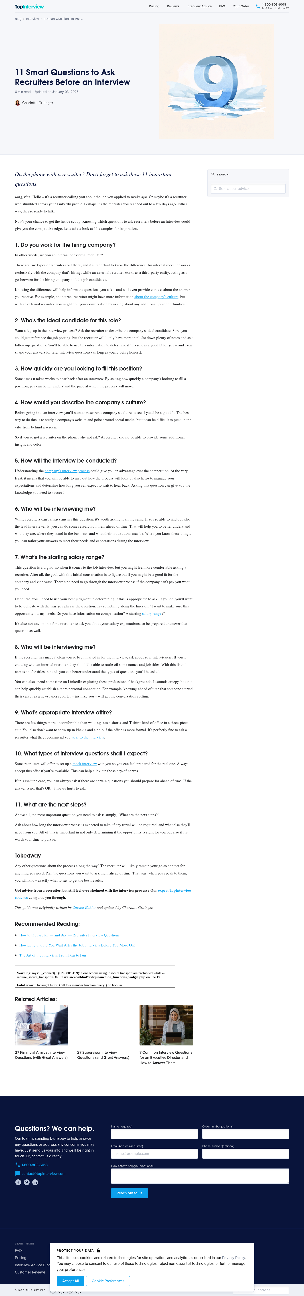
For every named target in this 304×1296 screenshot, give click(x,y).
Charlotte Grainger (37, 103)
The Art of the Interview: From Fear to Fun (52, 955)
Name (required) (121, 1126)
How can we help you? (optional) (132, 1166)
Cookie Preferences (108, 1281)
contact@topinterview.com (43, 1173)
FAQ (222, 6)
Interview (32, 19)
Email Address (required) (127, 1146)
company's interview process (67, 470)
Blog (18, 19)
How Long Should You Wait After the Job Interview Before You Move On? (77, 945)
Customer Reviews (30, 1272)
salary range (152, 613)
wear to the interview (87, 737)
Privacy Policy (233, 1257)
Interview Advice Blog (33, 1265)
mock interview (85, 763)
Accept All (70, 1281)
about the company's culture (156, 296)
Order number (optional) (217, 1126)
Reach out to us (129, 1193)
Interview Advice (199, 6)
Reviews (173, 6)
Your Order (241, 6)
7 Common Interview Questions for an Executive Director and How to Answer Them (166, 1058)
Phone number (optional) (218, 1146)
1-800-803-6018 (275, 6)
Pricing (154, 6)
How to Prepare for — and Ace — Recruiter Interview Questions (69, 935)
